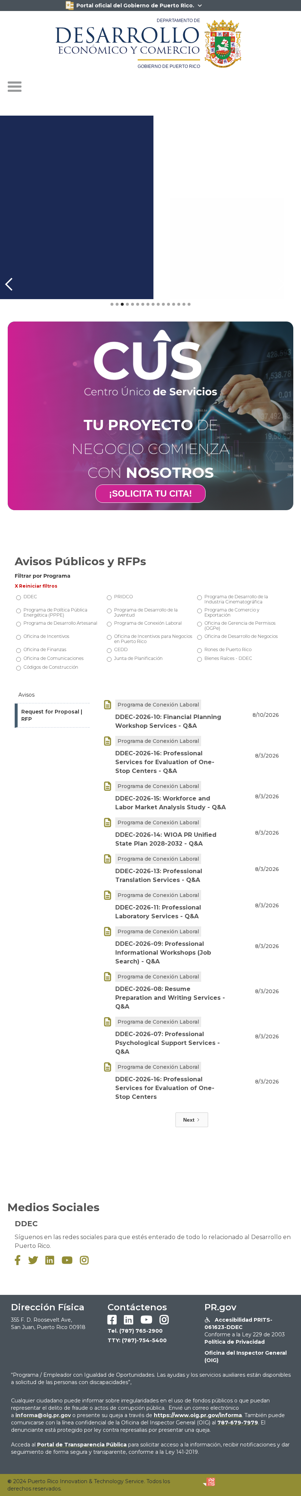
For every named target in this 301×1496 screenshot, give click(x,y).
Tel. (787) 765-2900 (135, 1331)
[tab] (52, 695)
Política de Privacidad (234, 1342)
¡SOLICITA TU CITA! (150, 493)
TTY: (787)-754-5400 (137, 1340)
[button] (14, 87)
